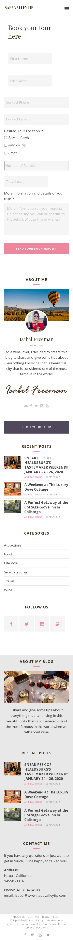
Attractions (33, 477)
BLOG (45, 917)
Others (12, 153)
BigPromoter (55, 920)
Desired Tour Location (23, 131)
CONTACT (33, 917)
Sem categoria (15, 572)
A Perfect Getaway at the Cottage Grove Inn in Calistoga (46, 507)
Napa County (17, 145)
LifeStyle (11, 563)
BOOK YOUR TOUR (36, 427)
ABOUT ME (19, 917)
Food (8, 554)
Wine (8, 590)
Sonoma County (18, 137)
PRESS (55, 917)
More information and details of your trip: (34, 196)
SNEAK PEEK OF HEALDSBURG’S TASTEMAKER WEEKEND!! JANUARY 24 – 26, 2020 (46, 465)
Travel (9, 581)
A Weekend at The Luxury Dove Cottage (46, 487)
